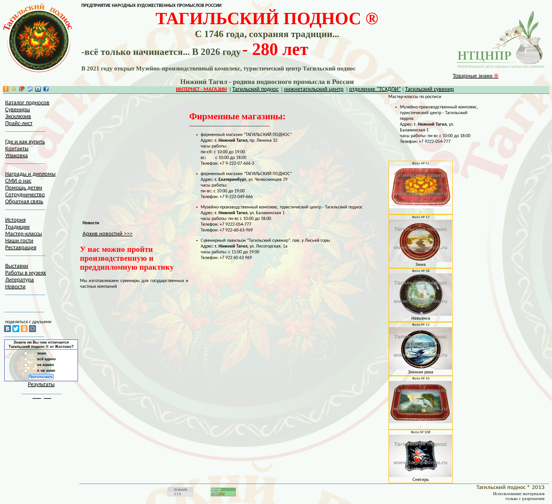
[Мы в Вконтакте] (38, 90)
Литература (19, 280)
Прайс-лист (18, 124)
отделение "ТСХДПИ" (375, 89)
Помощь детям (23, 188)
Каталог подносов (27, 103)
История (15, 220)
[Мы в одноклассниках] (6, 90)
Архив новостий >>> (108, 234)
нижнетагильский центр (314, 89)
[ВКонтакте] (7, 328)
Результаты (41, 385)
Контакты (16, 149)
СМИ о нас (18, 181)
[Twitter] (15, 328)
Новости (15, 287)
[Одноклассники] (24, 328)
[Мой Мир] (32, 328)
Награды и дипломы (30, 174)
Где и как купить (25, 142)
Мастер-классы (23, 234)
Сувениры (17, 110)
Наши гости (19, 241)
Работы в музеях (25, 273)
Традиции (17, 227)
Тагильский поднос (255, 89)
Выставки (16, 266)
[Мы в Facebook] (46, 90)
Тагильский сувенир (429, 89)
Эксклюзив (18, 117)
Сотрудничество (25, 195)
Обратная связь (24, 202)
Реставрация (20, 248)
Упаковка (16, 156)
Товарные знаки (476, 76)
